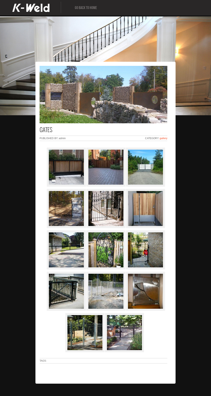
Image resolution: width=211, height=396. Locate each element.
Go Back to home (86, 7)
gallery (163, 138)
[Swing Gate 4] (103, 208)
